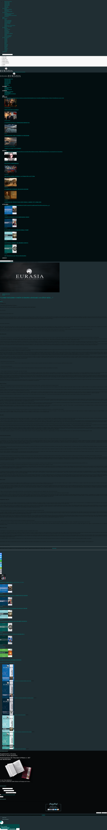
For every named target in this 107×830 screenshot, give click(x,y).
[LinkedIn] (53, 559)
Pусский (6, 45)
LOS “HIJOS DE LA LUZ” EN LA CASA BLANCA (15, 255)
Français (5, 41)
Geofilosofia (6, 32)
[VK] (53, 563)
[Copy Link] (53, 571)
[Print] (53, 570)
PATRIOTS (2, 647)
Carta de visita (6, 2)
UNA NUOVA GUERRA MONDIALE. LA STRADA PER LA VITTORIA (19, 176)
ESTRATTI (6, 16)
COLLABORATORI (8, 11)
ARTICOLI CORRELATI (5, 582)
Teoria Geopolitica (7, 36)
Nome (1, 788)
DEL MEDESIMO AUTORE (17, 582)
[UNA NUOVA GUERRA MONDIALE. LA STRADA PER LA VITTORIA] (10, 173)
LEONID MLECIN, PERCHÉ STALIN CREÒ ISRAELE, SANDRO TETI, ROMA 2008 (22, 202)
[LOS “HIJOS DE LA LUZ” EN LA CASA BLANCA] (10, 252)
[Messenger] (53, 555)
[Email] (53, 573)
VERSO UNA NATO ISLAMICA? (11, 109)
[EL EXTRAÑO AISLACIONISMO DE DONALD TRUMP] (10, 226)
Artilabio (43, 815)
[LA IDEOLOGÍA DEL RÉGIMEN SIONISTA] (6, 656)
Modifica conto (5, 59)
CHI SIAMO (4, 8)
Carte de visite (6, 3)
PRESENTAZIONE (8, 9)
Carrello (3, 64)
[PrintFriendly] (53, 568)
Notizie (5, 34)
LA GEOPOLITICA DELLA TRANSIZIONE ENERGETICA (17, 122)
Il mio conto (4, 56)
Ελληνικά (6, 48)
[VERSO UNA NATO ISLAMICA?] (10, 106)
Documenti (6, 30)
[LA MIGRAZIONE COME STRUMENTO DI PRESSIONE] (10, 132)
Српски (5, 49)
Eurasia (1, 301)
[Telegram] (53, 564)
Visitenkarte (6, 7)
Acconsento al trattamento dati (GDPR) (8, 794)
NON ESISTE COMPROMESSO (11, 163)
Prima (1, 262)
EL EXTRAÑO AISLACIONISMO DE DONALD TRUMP (16, 230)
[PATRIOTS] (6, 643)
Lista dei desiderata (5, 62)
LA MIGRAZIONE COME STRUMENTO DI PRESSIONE (16, 135)
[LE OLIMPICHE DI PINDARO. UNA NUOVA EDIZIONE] (10, 186)
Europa (5, 24)
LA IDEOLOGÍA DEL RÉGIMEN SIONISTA (10, 660)
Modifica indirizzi (5, 61)
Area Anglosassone (7, 21)
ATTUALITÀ (4, 18)
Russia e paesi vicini (8, 26)
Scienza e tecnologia (8, 35)
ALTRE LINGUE (5, 37)
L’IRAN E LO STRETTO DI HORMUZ (12, 148)
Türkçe (5, 47)
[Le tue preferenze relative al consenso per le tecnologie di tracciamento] (5, 828)
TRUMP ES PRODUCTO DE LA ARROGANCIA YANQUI (16, 217)
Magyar (5, 42)
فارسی (5, 50)
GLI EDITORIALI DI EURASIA (10, 15)
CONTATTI (4, 51)
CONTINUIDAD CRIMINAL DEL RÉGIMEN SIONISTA (16, 242)
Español (5, 40)
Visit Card (6, 6)
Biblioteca (6, 28)
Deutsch (5, 38)
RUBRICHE (4, 27)
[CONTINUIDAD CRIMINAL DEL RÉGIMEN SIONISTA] (10, 239)
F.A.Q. (3, 65)
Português (6, 44)
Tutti (5, 98)
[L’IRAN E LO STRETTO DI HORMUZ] (10, 145)
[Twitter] (53, 557)
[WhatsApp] (53, 561)
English (5, 39)
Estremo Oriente (7, 23)
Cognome (1, 790)
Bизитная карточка (8, 1)
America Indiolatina (7, 20)
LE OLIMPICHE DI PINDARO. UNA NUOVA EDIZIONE (16, 189)
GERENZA (6, 10)
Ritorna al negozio (12, 828)
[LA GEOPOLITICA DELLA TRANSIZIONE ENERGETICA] (10, 119)
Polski (5, 43)
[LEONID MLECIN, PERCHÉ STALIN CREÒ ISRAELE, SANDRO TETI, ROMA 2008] (10, 198)
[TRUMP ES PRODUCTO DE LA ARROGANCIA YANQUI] (10, 213)
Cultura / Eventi (7, 29)
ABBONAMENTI (7, 14)
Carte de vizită (7, 4)
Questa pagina (54, 548)
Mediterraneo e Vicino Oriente (9, 25)
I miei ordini (4, 58)
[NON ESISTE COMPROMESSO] (10, 160)
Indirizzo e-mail (3, 792)
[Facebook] (53, 554)
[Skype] (53, 566)
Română (5, 46)
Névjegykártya (7, 5)
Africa (5, 19)
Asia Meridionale (7, 22)
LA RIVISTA (4, 12)
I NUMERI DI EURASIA (9, 13)
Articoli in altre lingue (6, 293)
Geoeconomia (6, 31)
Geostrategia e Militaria (8, 33)
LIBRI (3, 17)
